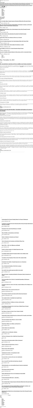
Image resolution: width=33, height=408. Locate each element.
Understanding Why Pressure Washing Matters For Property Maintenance (15, 219)
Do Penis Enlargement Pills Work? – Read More (11, 377)
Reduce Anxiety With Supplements (8, 348)
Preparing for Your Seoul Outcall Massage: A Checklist (11, 228)
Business (3, 12)
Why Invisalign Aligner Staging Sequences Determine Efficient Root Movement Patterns (15, 21)
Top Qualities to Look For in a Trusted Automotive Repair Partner (12, 48)
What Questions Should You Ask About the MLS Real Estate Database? (14, 293)
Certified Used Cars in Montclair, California (9, 332)
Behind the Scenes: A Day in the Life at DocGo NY (10, 289)
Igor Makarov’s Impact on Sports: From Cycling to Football (12, 311)
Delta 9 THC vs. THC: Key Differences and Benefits (11, 245)
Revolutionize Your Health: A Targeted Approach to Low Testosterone (14, 261)
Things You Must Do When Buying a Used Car (10, 344)
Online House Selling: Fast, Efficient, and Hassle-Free (11, 323)
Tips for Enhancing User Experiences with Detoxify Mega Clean (13, 241)
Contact (3, 15)
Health (3, 399)
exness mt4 (21, 66)
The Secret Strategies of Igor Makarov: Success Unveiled (12, 319)
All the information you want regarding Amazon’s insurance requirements (15, 365)
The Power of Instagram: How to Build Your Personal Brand (12, 336)
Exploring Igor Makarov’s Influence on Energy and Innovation (13, 302)
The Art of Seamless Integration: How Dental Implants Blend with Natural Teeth (14, 41)
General (1, 107)
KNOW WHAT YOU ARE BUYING (8, 327)
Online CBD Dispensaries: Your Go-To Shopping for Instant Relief (13, 373)
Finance (3, 403)
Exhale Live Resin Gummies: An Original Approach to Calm (12, 249)
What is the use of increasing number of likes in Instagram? (12, 340)
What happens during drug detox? (8, 369)
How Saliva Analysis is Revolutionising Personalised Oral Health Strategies (13, 33)
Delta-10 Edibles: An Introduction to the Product (10, 232)
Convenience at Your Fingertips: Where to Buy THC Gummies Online (14, 257)
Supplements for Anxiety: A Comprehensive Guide (10, 352)
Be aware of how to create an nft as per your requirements (12, 356)
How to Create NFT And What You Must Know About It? (12, 361)
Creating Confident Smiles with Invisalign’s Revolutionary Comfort (12, 44)
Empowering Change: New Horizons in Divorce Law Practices (11, 37)
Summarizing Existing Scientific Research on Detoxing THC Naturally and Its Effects (17, 315)
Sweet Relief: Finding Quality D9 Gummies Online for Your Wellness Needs (15, 253)
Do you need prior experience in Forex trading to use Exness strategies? (16, 63)
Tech (2, 11)
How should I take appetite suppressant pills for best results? (12, 270)
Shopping (3, 402)
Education (3, 14)
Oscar (1, 106)
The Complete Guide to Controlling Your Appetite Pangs (12, 297)
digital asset (3, 10)
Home (2, 9)
